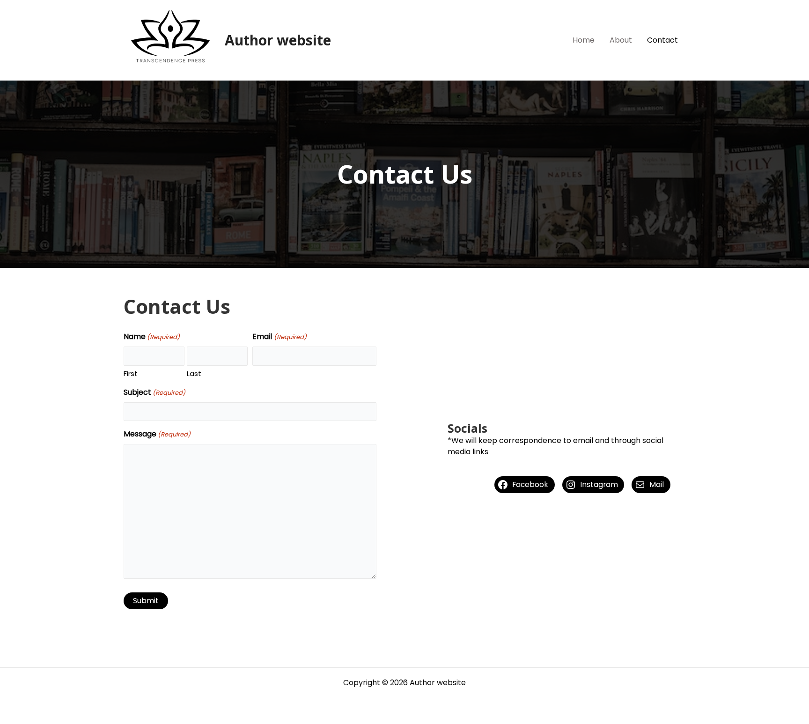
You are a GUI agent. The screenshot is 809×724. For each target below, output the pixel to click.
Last (194, 373)
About (621, 40)
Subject (154, 392)
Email (279, 336)
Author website (278, 40)
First (131, 373)
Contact (662, 40)
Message (157, 433)
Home (584, 40)
